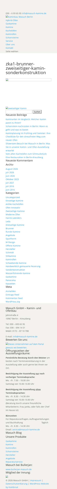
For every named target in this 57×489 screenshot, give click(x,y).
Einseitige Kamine (14, 200)
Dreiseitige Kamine (15, 225)
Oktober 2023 (12, 179)
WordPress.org (13, 301)
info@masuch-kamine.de (25, 336)
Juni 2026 (10, 176)
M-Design (10, 242)
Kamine (9, 27)
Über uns (10, 44)
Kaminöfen (11, 34)
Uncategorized (13, 197)
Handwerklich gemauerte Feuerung (23, 266)
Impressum (35, 480)
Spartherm (11, 238)
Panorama (11, 280)
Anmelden (11, 291)
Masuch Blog (14, 432)
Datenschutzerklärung (16, 483)
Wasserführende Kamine (18, 273)
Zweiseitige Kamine (15, 211)
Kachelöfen (11, 30)
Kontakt (9, 48)
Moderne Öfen (13, 214)
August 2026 (12, 169)
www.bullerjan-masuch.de (19, 469)
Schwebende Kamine (16, 263)
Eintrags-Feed (12, 294)
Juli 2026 (10, 172)
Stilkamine (11, 256)
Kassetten (10, 283)
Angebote (10, 235)
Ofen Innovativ (13, 207)
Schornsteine (12, 37)
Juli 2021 (10, 182)
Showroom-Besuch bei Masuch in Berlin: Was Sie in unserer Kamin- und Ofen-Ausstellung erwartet (28, 147)
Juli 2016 (10, 186)
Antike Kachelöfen (14, 204)
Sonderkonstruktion (15, 269)
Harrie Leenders (13, 218)
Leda (8, 221)
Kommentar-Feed (14, 298)
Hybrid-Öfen (12, 20)
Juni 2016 (10, 189)
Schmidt (10, 252)
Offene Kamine (13, 245)
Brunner (10, 228)
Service (9, 41)
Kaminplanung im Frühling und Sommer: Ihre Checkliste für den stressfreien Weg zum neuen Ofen (28, 137)
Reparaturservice (14, 461)
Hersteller (10, 249)
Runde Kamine (13, 231)
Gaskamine (11, 23)
